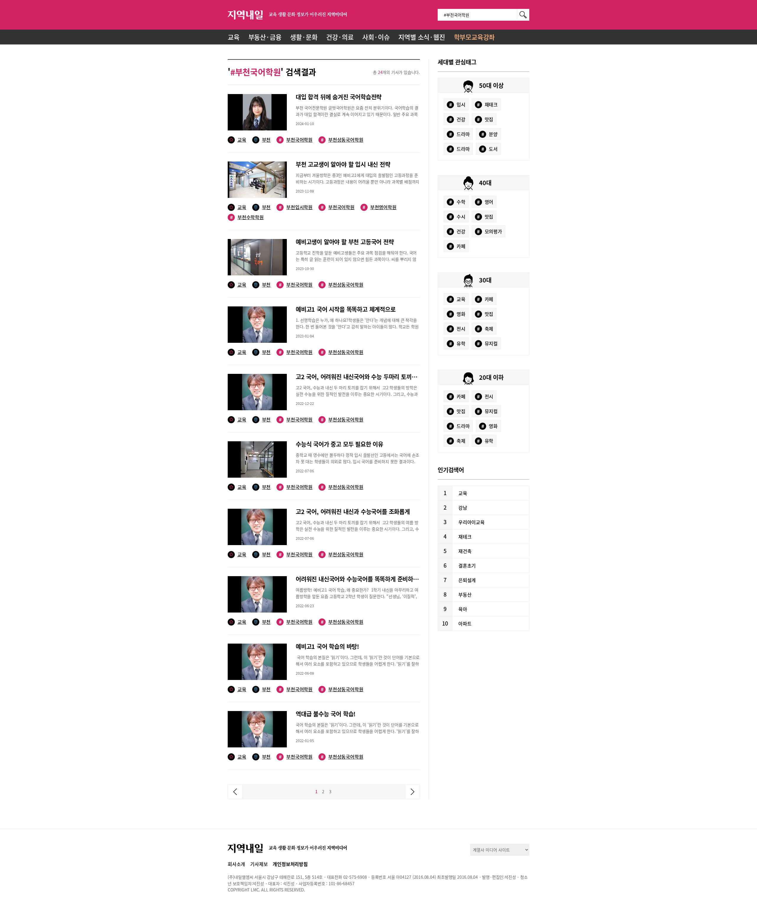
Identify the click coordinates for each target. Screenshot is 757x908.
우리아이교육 (471, 522)
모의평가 (489, 231)
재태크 (487, 104)
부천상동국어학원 (342, 139)
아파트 (464, 623)
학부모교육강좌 (474, 37)
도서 (489, 148)
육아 (462, 609)
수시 (457, 216)
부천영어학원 (379, 207)
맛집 (485, 119)
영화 (457, 313)
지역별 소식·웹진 (421, 37)
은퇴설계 (467, 580)
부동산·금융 (265, 37)
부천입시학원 (296, 207)
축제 (485, 328)
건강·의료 (339, 37)
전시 (457, 328)
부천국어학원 (296, 139)
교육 (234, 37)
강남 (462, 507)
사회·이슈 (375, 37)
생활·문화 (303, 37)
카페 (457, 246)
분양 (489, 134)
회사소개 (236, 863)
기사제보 (259, 863)
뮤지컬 (487, 343)
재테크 (464, 536)
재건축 (464, 551)
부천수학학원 (247, 217)
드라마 (459, 134)
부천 (266, 139)
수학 (457, 201)
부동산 (464, 594)
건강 (457, 119)
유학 (457, 343)
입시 (457, 104)
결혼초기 (467, 565)
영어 (485, 201)
